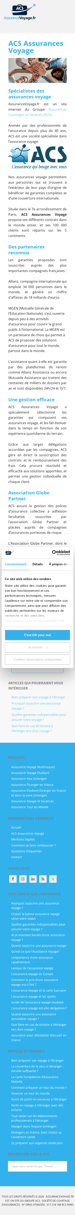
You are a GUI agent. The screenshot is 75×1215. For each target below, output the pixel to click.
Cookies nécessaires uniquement (38, 659)
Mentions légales (23, 839)
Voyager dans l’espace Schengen (33, 1126)
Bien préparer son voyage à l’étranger (38, 697)
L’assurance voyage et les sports (33, 996)
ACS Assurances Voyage (27, 833)
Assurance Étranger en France (32, 785)
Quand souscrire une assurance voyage (38, 946)
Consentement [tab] (15, 564)
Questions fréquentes (26, 851)
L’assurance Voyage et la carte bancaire (38, 990)
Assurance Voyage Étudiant (30, 773)
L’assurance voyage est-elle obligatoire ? (39, 1008)
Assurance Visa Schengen (29, 779)
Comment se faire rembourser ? (33, 845)
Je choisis (35, 647)
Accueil (16, 827)
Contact (16, 857)
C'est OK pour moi (37, 635)
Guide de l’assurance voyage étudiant (37, 1002)
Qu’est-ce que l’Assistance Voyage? (35, 951)
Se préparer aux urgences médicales (36, 1143)
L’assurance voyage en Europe (32, 974)
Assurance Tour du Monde (29, 807)
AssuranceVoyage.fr (26, 12)
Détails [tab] (37, 564)
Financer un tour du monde (30, 1093)
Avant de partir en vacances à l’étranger (39, 1099)
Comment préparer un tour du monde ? (39, 1088)
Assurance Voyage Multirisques (33, 767)
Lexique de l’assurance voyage (32, 968)
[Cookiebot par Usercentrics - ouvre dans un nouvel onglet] (53, 552)
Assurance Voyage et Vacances (32, 801)
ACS (37, 1200)
